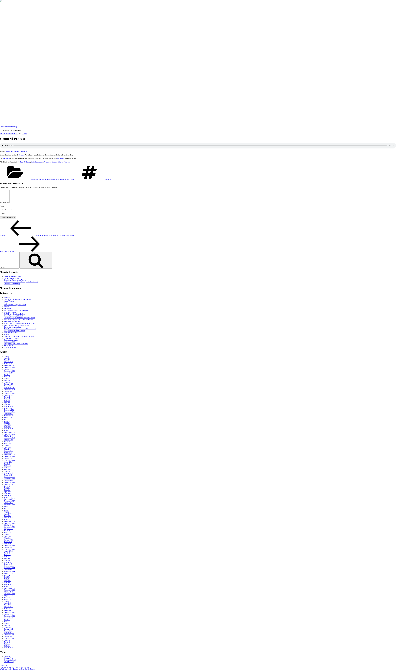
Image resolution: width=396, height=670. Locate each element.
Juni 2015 (7, 555)
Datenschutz (4, 667)
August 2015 (8, 551)
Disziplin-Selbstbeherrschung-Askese (16, 310)
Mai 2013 (7, 601)
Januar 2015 (8, 564)
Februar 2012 (8, 629)
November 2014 (9, 568)
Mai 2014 (7, 579)
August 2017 (8, 506)
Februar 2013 (8, 607)
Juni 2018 (7, 488)
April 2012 (7, 625)
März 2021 (7, 427)
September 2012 (9, 616)
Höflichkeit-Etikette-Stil (12, 321)
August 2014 (8, 573)
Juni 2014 (7, 577)
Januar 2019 (8, 475)
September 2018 (9, 482)
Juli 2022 (7, 397)
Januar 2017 (8, 519)
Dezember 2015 (9, 544)
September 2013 (9, 594)
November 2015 (9, 545)
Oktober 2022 (8, 391)
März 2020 (7, 449)
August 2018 (8, 484)
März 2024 (7, 360)
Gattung (54, 162)
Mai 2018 (7, 490)
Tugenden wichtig (10, 342)
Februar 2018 (8, 495)
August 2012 (8, 618)
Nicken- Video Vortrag (11, 278)
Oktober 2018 (8, 480)
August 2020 (8, 440)
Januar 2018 (8, 497)
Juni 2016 (7, 532)
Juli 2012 (7, 620)
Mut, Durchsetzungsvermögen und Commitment (20, 329)
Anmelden (7, 656)
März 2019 (7, 471)
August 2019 (8, 462)
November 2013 (9, 590)
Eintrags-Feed (8, 658)
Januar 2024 (8, 363)
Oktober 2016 (8, 525)
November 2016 (9, 523)
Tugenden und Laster (67, 179)
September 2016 (9, 527)
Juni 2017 (7, 510)
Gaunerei (21, 155)
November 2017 (9, 501)
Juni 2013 (7, 599)
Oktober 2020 (8, 436)
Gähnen (60, 162)
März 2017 (7, 516)
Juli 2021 (7, 419)
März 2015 (7, 560)
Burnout (6, 306)
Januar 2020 (8, 453)
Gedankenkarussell (37, 162)
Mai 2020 (7, 445)
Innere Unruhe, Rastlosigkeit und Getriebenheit (19, 323)
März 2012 (7, 627)
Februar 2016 (8, 540)
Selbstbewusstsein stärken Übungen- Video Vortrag (21, 282)
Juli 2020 (7, 441)
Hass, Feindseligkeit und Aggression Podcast (18, 319)
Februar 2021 (8, 428)
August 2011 (8, 640)
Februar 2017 (8, 518)
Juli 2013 (7, 597)
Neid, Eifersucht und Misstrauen (14, 331)
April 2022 (7, 402)
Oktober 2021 (8, 414)
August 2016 (8, 529)
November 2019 (9, 456)
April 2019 (7, 469)
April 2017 (7, 514)
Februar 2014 (8, 584)
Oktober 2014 (8, 570)
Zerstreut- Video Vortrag (12, 284)
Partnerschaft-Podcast (11, 332)
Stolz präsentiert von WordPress (18, 667)
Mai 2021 (7, 423)
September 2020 (9, 438)
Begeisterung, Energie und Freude (15, 305)
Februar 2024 (8, 362)
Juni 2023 (7, 376)
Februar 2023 (8, 384)
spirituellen (60, 158)
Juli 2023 (7, 375)
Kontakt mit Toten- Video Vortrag (15, 280)
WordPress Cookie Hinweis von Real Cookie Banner (17, 669)
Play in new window (12, 151)
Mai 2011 (7, 646)
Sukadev (24, 134)
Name (2, 206)
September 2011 (9, 638)
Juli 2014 (7, 575)
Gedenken (47, 162)
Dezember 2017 (9, 499)
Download (24, 151)
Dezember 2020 (9, 432)
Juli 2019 (7, 464)
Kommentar (4, 202)
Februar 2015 (8, 562)
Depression (7, 308)
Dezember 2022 (9, 388)
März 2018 (7, 493)
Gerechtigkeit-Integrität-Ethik (13, 316)
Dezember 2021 (9, 410)
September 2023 (9, 371)
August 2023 (8, 373)
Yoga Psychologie (10, 347)
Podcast (41, 179)
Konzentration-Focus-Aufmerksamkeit (16, 325)
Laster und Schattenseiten (12, 327)
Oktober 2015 (8, 547)
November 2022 (9, 389)
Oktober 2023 (8, 369)
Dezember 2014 (9, 566)
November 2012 (9, 612)
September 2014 (9, 571)
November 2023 (9, 367)
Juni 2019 (7, 466)
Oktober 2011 (8, 636)
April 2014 (7, 581)
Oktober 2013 (8, 592)
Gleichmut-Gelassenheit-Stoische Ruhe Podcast (19, 318)
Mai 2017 (7, 512)
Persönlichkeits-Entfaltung (8, 127)
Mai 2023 (7, 378)
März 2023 (7, 382)
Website (2, 214)
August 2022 (8, 395)
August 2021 (8, 417)
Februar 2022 (8, 406)
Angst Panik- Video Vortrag (13, 276)
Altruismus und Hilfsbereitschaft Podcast (17, 299)
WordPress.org (9, 662)
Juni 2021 (7, 421)
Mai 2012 (7, 623)
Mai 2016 (7, 534)
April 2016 (7, 536)
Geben (20, 162)
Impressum (3, 665)
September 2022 (9, 393)
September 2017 (9, 505)
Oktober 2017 (8, 503)
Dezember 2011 (9, 633)
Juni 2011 (7, 644)
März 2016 (7, 538)
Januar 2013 (8, 608)
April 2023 (7, 380)
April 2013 (7, 603)
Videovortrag (8, 345)
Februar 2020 (8, 451)
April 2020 (7, 447)
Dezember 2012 (9, 610)
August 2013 (8, 595)
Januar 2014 (8, 586)
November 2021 (9, 412)
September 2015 (9, 549)
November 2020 (9, 434)
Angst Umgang (9, 301)
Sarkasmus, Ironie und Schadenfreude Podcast (19, 336)
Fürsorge (67, 162)
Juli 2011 (7, 642)
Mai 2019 (7, 467)
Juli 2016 (7, 531)
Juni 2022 (7, 399)
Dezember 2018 (9, 477)
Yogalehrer (6, 158)
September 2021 (9, 415)
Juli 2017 (7, 508)
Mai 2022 (7, 401)
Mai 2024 (7, 356)
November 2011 (9, 634)
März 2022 (7, 404)
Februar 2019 (8, 473)
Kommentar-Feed (10, 660)
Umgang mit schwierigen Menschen (16, 344)
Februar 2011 (8, 647)
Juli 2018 (7, 486)
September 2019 (9, 460)
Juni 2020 (7, 443)
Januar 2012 (8, 631)
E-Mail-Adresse (6, 210)
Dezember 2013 (9, 588)
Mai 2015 (7, 557)
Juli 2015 (7, 553)
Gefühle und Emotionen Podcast (14, 314)
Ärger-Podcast (9, 303)
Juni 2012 (7, 621)
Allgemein (34, 179)
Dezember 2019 (9, 454)
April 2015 (7, 558)
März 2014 (7, 582)
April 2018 (7, 492)
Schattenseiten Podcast (51, 179)
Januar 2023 (8, 386)
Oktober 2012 (8, 614)
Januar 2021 (8, 430)
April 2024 (7, 358)
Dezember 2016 (9, 521)
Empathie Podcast (10, 312)
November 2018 (9, 479)
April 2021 (7, 425)
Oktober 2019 (8, 458)
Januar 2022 (8, 408)
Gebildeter (27, 162)
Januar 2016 (8, 542)
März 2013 (7, 605)
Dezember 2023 (9, 365)
